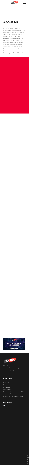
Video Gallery (7, 389)
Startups (5, 384)
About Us (6, 382)
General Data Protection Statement (13, 396)
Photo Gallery (7, 387)
